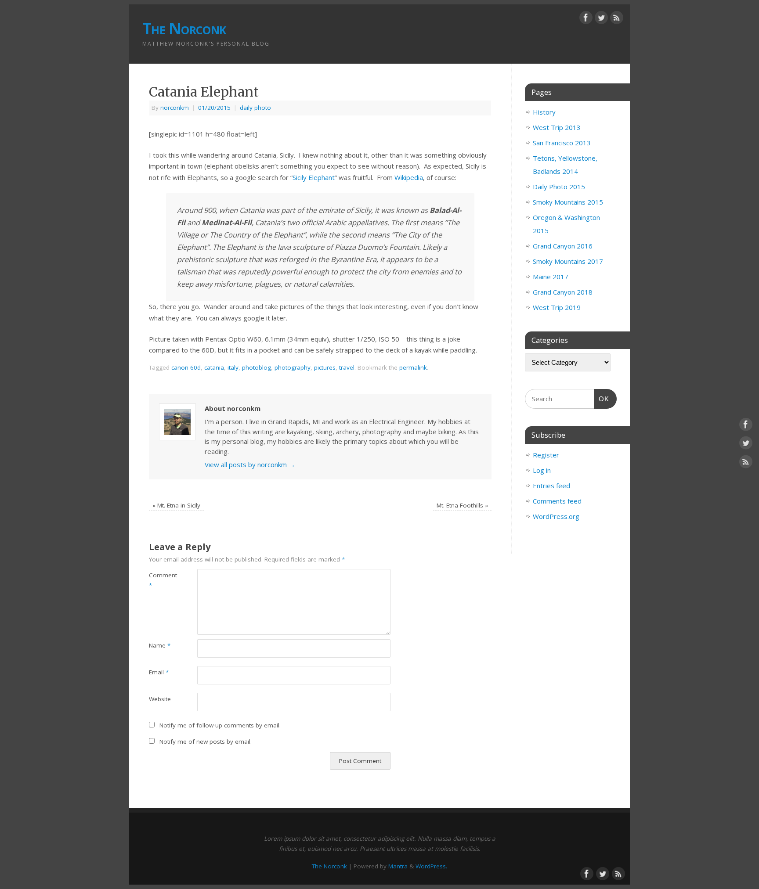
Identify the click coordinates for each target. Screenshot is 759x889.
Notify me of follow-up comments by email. (220, 725)
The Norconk (184, 28)
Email (159, 672)
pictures (325, 367)
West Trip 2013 (557, 127)
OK (602, 399)
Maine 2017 (550, 276)
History (544, 112)
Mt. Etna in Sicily (176, 505)
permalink (413, 367)
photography (293, 367)
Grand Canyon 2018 (563, 292)
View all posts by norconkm (250, 464)
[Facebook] (586, 19)
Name (159, 645)
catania (214, 367)
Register (546, 454)
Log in (542, 470)
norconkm (174, 108)
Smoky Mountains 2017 (568, 261)
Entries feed (551, 485)
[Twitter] (601, 19)
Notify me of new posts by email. (205, 741)
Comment (161, 580)
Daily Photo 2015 (559, 186)
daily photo (255, 108)
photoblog (256, 367)
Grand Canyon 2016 (563, 245)
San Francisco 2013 (562, 142)
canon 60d (186, 367)
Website (160, 699)
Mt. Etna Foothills (462, 505)
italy (233, 367)
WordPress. (431, 866)
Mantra (398, 866)
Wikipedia (408, 177)
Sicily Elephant (314, 177)
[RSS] (616, 19)
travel (346, 367)
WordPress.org (556, 516)
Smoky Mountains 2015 (568, 202)
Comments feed (557, 501)
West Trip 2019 (557, 307)
